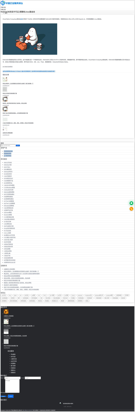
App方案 (7, 165)
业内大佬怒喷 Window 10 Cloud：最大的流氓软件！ (17, 71)
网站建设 (47, 300)
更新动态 (8, 224)
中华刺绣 (7, 242)
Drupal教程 (8, 212)
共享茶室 (13, 298)
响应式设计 (8, 178)
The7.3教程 (52, 295)
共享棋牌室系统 (8, 151)
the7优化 (59, 295)
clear (7, 396)
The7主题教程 (9, 201)
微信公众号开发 (9, 235)
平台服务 (13, 354)
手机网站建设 (115, 298)
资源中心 (13, 370)
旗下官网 (13, 365)
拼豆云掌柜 (8, 251)
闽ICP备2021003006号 (28, 410)
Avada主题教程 (9, 205)
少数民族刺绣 (98, 298)
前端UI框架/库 (9, 219)
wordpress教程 (109, 295)
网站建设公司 (55, 300)
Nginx (15, 295)
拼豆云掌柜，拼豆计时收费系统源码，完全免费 (17, 278)
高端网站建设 (9, 199)
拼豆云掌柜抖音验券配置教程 (12, 276)
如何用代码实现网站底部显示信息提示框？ (43, 71)
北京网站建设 (25, 298)
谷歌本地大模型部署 (7, 132)
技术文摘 (7, 221)
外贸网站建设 (9, 194)
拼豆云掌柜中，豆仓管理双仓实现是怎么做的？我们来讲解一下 (18, 83)
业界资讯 (10, 66)
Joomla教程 (8, 215)
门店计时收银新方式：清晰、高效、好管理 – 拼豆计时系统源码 (18, 123)
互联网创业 (8, 183)
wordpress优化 (88, 295)
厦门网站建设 (34, 298)
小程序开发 (14, 358)
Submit (3, 396)
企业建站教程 (9, 192)
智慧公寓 (7, 253)
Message (3, 392)
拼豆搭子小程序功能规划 (11, 285)
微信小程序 (107, 298)
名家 (41, 298)
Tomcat (73, 295)
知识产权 (7, 255)
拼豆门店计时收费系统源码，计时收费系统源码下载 (15, 113)
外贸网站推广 (89, 298)
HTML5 (7, 167)
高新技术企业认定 (9, 262)
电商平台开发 (8, 210)
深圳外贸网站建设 (13, 300)
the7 (39, 295)
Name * (2, 378)
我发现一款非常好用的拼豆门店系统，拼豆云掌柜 (15, 103)
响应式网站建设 (56, 298)
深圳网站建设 (23, 300)
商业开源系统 (8, 244)
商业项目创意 (8, 246)
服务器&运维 (9, 217)
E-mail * (23, 378)
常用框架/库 (8, 208)
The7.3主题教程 (9, 203)
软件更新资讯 (9, 228)
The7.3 (44, 295)
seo (20, 295)
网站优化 (40, 300)
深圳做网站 (4, 300)
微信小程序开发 (9, 237)
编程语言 (8, 169)
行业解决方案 (9, 226)
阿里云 (87, 300)
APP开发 (4, 295)
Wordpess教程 (9, 187)
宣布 (21, 19)
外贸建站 (73, 298)
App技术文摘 (8, 190)
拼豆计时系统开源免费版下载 (10, 93)
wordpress (80, 295)
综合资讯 (8, 174)
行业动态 (7, 230)
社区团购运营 (8, 258)
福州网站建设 (32, 300)
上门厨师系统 (7, 156)
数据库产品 (8, 181)
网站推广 (63, 300)
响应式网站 (48, 298)
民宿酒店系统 (7, 153)
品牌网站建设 (8, 196)
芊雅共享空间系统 (9, 260)
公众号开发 (14, 361)
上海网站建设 (118, 295)
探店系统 (123, 298)
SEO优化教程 (9, 185)
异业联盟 (7, 249)
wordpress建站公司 (99, 295)
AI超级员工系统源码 (9, 269)
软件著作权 (80, 300)
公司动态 (8, 162)
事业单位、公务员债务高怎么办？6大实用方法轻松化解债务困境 (22, 273)
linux (10, 295)
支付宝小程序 (8, 240)
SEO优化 (26, 295)
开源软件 (8, 176)
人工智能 (7, 233)
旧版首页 (13, 372)
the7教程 (66, 295)
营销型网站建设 (71, 300)
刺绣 (19, 298)
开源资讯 (13, 368)
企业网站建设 (5, 298)
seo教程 (33, 295)
